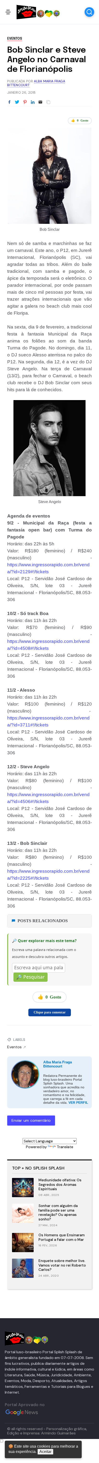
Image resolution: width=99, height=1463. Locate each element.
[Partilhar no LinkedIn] (33, 102)
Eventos (14, 38)
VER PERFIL (78, 1102)
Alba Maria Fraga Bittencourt (57, 1064)
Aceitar (45, 1452)
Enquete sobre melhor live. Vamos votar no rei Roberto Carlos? (62, 1265)
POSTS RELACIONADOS (43, 920)
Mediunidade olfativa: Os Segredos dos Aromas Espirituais (59, 1185)
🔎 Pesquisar (30, 977)
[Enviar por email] (40, 101)
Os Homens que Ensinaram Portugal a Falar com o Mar (61, 1237)
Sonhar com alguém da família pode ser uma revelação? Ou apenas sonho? (58, 1212)
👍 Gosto (79, 120)
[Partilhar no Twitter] (17, 102)
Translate (65, 1146)
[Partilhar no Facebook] (9, 102)
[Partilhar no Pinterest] (25, 102)
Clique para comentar (50, 1012)
